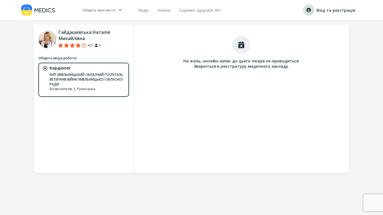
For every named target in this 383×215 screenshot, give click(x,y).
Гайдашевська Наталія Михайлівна (84, 35)
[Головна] (38, 10)
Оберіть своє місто (99, 10)
